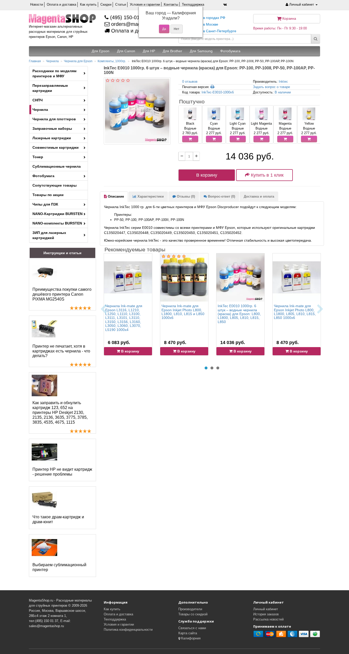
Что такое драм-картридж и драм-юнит (58, 519)
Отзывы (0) (185, 196)
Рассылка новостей (268, 619)
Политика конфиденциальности (128, 629)
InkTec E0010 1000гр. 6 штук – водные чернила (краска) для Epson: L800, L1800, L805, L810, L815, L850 (239, 314)
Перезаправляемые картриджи (50, 88)
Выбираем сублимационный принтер (59, 567)
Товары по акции (48, 195)
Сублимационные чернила (56, 166)
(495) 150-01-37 (128, 17)
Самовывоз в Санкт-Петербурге (209, 31)
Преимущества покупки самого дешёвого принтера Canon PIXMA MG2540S (61, 294)
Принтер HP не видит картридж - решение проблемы (62, 471)
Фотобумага (43, 176)
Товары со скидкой (192, 614)
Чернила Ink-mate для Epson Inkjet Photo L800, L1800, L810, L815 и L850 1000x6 (182, 312)
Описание (115, 196)
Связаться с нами (192, 628)
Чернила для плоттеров (54, 119)
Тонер (37, 157)
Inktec (283, 81)
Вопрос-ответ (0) (221, 196)
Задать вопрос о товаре (271, 87)
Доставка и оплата (259, 196)
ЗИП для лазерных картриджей (49, 235)
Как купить (88, 4)
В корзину (206, 175)
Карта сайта (187, 633)
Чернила (52, 61)
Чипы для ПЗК (45, 204)
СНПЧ (37, 100)
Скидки (105, 4)
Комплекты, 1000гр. (112, 61)
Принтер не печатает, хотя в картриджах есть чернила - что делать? (61, 351)
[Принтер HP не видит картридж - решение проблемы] (44, 452)
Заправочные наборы (52, 128)
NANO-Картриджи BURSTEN (57, 214)
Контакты (171, 4)
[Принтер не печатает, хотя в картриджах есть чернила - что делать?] (44, 329)
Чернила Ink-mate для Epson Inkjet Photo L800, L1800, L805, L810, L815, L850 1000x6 (295, 312)
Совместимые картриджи (55, 147)
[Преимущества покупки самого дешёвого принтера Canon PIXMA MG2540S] (44, 272)
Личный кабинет (265, 609)
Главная (35, 61)
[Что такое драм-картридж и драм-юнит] (44, 499)
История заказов (266, 614)
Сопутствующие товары (54, 185)
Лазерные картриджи (51, 138)
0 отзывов (189, 81)
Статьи (120, 4)
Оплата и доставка (61, 4)
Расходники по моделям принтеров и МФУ (54, 73)
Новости (36, 4)
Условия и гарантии (145, 4)
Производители (190, 609)
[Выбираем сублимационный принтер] (44, 547)
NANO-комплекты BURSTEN (57, 223)
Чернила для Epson (78, 61)
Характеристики (150, 196)
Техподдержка (193, 4)
